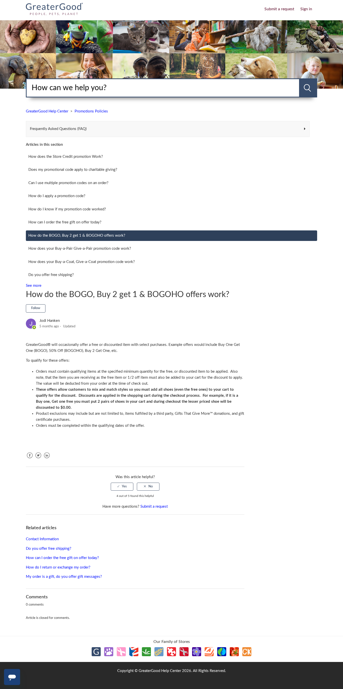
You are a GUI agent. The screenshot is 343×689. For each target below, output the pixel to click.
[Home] (54, 9)
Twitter (38, 459)
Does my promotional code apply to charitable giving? (72, 170)
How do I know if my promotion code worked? (67, 209)
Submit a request (279, 9)
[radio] (122, 487)
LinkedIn (46, 459)
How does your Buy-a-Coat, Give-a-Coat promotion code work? (81, 262)
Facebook (29, 459)
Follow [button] (35, 308)
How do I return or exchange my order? (58, 567)
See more (33, 286)
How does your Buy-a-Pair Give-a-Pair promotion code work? (79, 248)
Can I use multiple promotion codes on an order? (68, 183)
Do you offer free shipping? (51, 275)
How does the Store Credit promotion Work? (65, 157)
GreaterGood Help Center (47, 111)
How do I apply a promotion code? (56, 196)
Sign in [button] (306, 9)
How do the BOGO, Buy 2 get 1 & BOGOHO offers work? (76, 235)
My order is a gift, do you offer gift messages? (64, 577)
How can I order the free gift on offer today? (64, 222)
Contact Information (42, 539)
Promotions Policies (91, 111)
